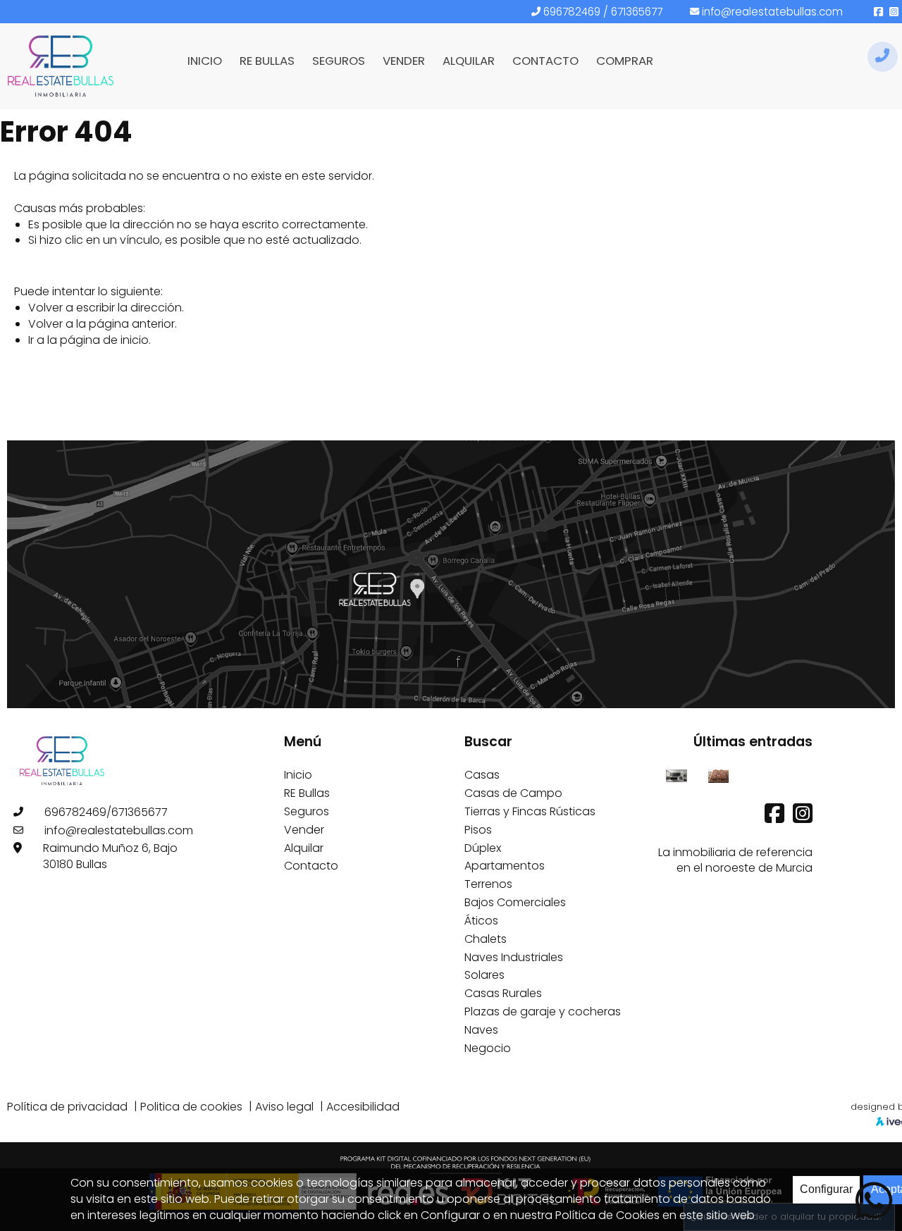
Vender (304, 830)
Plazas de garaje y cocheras (542, 1011)
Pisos (478, 830)
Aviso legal (284, 1107)
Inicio (298, 775)
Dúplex (482, 848)
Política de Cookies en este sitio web (655, 1215)
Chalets (485, 939)
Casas (482, 775)
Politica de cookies (191, 1107)
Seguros (306, 811)
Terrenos (488, 884)
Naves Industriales (513, 957)
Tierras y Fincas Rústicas (529, 811)
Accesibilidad (363, 1107)
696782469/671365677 (106, 812)
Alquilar (303, 848)
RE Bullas (307, 793)
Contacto (311, 866)
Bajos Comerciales (515, 902)
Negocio (487, 1048)
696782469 (571, 11)
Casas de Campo (513, 793)
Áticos (481, 921)
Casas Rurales (503, 993)
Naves (481, 1030)
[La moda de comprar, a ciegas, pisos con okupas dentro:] (718, 775)
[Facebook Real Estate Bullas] (776, 818)
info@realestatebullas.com (772, 11)
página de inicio (104, 340)
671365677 (636, 11)
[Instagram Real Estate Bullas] (803, 818)
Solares (484, 975)
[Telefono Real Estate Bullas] (882, 57)
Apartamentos (504, 866)
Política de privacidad (67, 1107)
